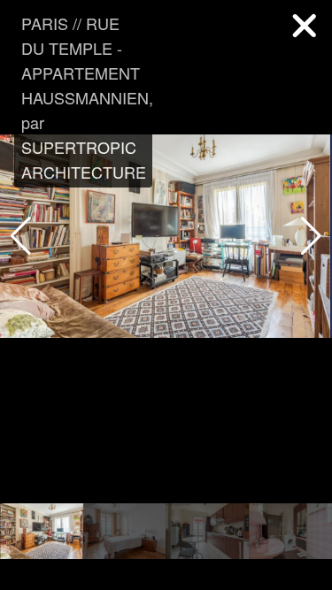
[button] (311, 236)
